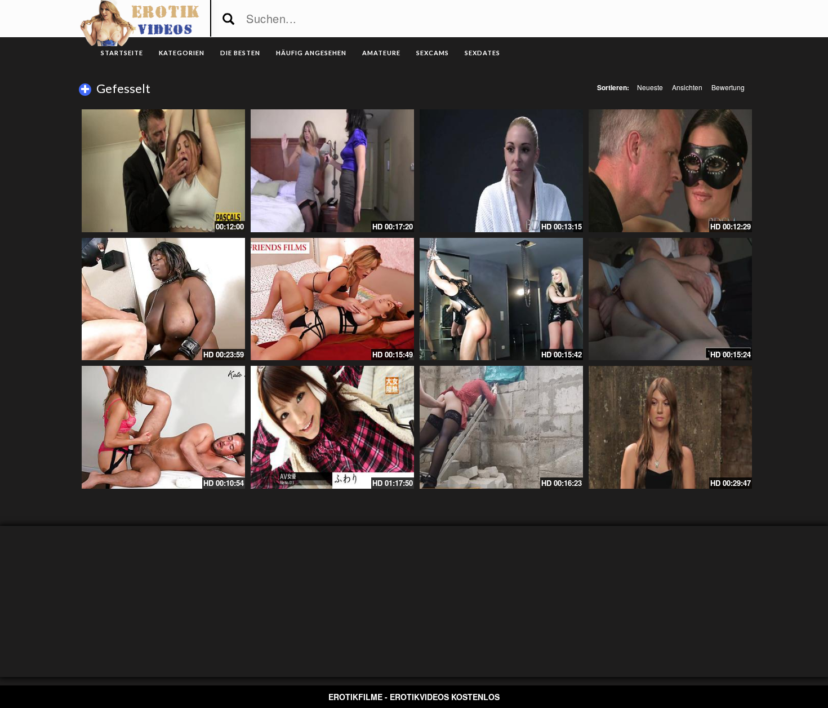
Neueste (650, 87)
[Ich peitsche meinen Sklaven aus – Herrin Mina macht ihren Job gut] (501, 299)
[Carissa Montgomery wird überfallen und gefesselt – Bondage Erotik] (332, 170)
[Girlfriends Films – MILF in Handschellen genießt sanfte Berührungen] (332, 299)
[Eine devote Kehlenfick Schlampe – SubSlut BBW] (163, 170)
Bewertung (728, 87)
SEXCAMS (432, 52)
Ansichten (687, 87)
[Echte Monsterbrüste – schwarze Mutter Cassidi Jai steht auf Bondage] (163, 299)
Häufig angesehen (311, 52)
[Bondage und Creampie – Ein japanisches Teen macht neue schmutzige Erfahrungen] (332, 427)
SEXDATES (482, 52)
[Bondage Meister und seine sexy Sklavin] (670, 170)
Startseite (122, 52)
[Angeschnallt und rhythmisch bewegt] (670, 427)
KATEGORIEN (181, 52)
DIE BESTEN (240, 52)
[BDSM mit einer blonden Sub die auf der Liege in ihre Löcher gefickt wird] (501, 170)
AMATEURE (381, 52)
